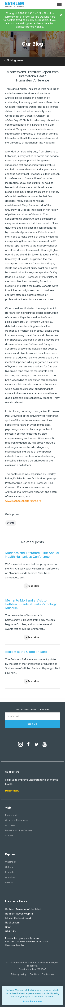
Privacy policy (19, 974)
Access (9, 835)
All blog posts (15, 60)
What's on (10, 861)
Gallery (9, 867)
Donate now (12, 790)
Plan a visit (11, 815)
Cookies (34, 974)
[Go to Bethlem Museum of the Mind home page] (14, 5)
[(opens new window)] (20, 744)
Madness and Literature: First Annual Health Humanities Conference (32, 554)
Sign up (32, 724)
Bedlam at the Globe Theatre (26, 652)
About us (10, 877)
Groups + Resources (16, 820)
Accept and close (32, 1001)
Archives (10, 825)
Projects (9, 872)
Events (10, 523)
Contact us (48, 974)
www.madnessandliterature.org (23, 500)
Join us (9, 882)
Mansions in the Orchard (19, 830)
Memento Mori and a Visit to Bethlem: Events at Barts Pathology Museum (31, 604)
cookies (47, 990)
